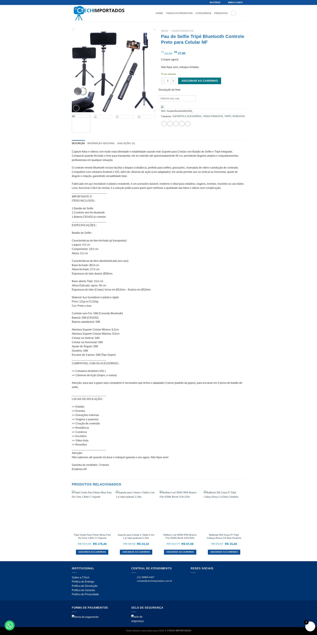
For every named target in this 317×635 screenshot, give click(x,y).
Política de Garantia (83, 590)
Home (159, 13)
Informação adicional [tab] (101, 143)
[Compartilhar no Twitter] (170, 123)
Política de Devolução (85, 585)
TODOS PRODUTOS (182, 31)
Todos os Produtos (179, 13)
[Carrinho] (233, 13)
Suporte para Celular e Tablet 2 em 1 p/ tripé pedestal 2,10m (136, 536)
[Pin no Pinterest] (182, 123)
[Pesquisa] (243, 13)
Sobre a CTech (80, 577)
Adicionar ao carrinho (199, 80)
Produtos (221, 13)
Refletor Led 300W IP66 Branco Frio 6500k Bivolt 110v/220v (180, 536)
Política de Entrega (83, 581)
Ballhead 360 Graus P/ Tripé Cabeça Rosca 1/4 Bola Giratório (224, 536)
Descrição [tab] (78, 143)
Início (164, 31)
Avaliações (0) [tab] (126, 143)
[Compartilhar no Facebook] (164, 123)
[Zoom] (76, 108)
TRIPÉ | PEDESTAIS (234, 116)
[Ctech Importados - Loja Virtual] (104, 13)
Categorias (203, 13)
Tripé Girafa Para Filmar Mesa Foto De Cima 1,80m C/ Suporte (92, 536)
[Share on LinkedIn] (188, 123)
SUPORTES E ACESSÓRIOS (187, 116)
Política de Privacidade (85, 594)
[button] (10, 625)
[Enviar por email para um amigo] (176, 123)
